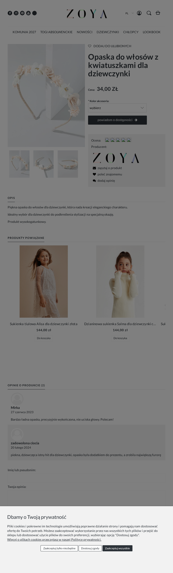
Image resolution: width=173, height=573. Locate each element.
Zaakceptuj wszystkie (117, 548)
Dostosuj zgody (90, 548)
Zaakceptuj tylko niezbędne (59, 548)
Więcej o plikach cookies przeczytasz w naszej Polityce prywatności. (54, 539)
